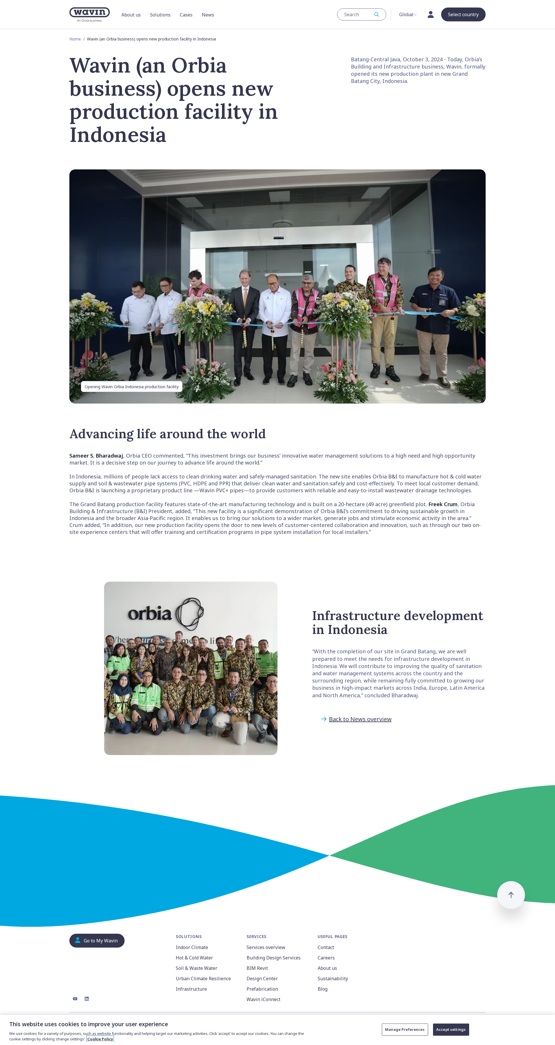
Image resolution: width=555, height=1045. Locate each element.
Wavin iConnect (263, 999)
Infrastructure (191, 989)
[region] (277, 1030)
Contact (326, 947)
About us (327, 968)
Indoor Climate (192, 947)
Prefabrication (262, 989)
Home (75, 39)
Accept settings (451, 1029)
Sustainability (333, 978)
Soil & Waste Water (196, 968)
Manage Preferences (405, 1029)
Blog (323, 989)
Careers (326, 958)
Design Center (262, 978)
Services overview (266, 947)
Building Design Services (274, 958)
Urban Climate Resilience (203, 978)
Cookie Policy (100, 1039)
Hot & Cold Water (194, 958)
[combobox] (361, 14)
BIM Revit (257, 968)
